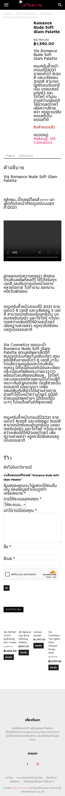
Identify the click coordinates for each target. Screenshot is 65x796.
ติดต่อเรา (15, 781)
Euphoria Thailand (20, 788)
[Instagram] (37, 764)
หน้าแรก (9, 777)
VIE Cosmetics (26, 13)
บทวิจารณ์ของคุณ (20, 510)
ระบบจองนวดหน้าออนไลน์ (30, 777)
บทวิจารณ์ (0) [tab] (26, 156)
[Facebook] (27, 764)
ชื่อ (7, 546)
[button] (6, 5)
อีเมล (9, 558)
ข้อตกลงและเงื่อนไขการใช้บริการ (38, 781)
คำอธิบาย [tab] (10, 156)
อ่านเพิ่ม (8, 657)
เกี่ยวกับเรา (51, 777)
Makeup (45, 13)
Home (8, 13)
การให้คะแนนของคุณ (23, 498)
